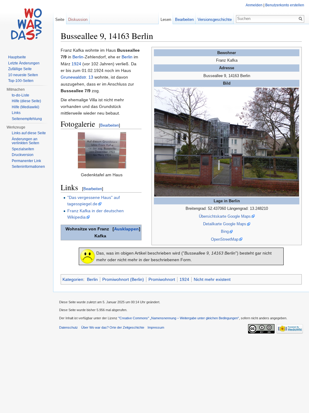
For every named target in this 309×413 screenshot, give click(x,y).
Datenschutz (68, 327)
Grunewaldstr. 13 (77, 77)
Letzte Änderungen (24, 63)
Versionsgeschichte (215, 19)
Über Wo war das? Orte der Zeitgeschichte (112, 327)
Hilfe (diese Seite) (26, 101)
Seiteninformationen (28, 166)
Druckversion (22, 155)
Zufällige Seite (20, 69)
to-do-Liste (20, 95)
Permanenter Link (26, 161)
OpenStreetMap (224, 239)
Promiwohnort (161, 279)
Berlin (77, 56)
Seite (59, 19)
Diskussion (78, 19)
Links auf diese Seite (29, 133)
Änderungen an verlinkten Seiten (25, 141)
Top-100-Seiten (20, 81)
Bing (225, 231)
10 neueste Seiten (23, 75)
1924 (76, 63)
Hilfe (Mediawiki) (25, 107)
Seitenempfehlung (27, 119)
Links (16, 113)
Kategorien (72, 279)
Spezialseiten (23, 149)
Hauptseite (17, 57)
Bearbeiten (109, 125)
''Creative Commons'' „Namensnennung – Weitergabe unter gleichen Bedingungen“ (178, 318)
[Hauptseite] (26, 24)
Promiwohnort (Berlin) (123, 279)
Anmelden (254, 5)
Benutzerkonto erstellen (284, 5)
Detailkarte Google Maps (224, 224)
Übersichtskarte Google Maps (225, 216)
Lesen (166, 19)
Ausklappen (126, 228)
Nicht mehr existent (212, 279)
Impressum (156, 327)
